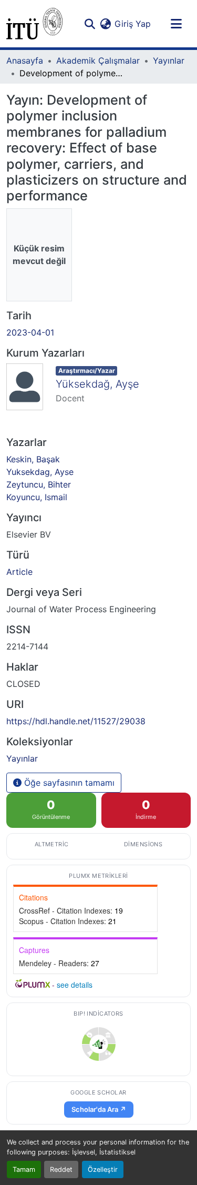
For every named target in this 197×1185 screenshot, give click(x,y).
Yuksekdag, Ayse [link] (40, 472)
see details (74, 984)
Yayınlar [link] (168, 60)
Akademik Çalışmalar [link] (98, 60)
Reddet (61, 1169)
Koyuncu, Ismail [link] (36, 497)
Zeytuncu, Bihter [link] (38, 484)
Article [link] (19, 571)
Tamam (24, 1169)
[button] (34, 23)
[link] (99, 1044)
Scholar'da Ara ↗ (98, 1109)
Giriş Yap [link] (133, 23)
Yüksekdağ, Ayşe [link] (97, 384)
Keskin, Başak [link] (33, 459)
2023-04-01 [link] (30, 332)
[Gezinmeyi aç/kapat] (176, 24)
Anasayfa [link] (24, 60)
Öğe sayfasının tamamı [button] (68, 782)
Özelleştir (103, 1169)
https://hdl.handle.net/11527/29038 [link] (76, 721)
